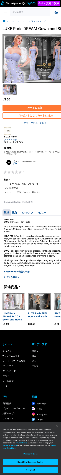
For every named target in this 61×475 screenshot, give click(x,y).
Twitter (39, 419)
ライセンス (8, 418)
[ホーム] (4, 21)
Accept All (30, 470)
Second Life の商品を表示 (17, 271)
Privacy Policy (21, 443)
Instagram (41, 414)
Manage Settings (30, 454)
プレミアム (8, 366)
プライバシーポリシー (14, 408)
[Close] (57, 426)
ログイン (32, 3)
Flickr (39, 409)
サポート (7, 386)
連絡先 (35, 351)
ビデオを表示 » (11, 277)
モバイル (7, 351)
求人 (34, 361)
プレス (35, 366)
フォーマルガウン (40, 21)
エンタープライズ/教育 (14, 361)
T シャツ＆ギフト (11, 356)
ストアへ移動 (10, 139)
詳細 (15, 163)
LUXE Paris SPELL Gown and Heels (38, 315)
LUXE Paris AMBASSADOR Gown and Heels (12, 316)
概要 (34, 356)
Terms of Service (10, 445)
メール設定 (8, 381)
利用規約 (7, 403)
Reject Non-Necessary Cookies (30, 462)
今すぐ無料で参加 (48, 3)
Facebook (41, 403)
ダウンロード (9, 371)
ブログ (6, 376)
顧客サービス (9, 413)
